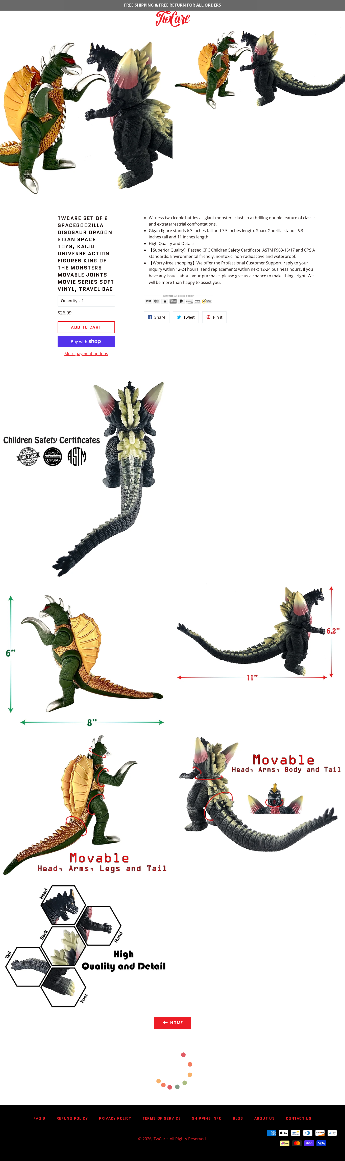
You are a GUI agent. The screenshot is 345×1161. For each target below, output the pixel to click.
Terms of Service (161, 1118)
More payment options (86, 353)
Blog (238, 1118)
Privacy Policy (115, 1118)
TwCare (161, 1139)
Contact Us (298, 1118)
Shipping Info (207, 1118)
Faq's (39, 1118)
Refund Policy (72, 1118)
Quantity (69, 301)
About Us (264, 1118)
